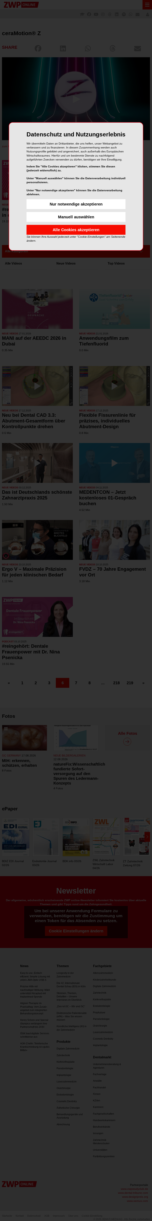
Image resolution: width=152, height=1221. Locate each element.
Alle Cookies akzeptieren (76, 230)
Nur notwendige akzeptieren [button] (76, 204)
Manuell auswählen (76, 217)
